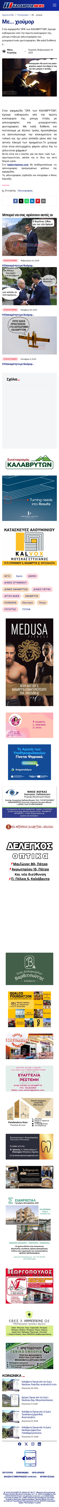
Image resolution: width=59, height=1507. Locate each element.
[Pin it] (38, 201)
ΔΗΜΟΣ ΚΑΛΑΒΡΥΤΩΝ (15, 589)
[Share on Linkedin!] (32, 201)
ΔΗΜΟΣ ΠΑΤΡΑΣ (42, 589)
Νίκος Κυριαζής (12, 51)
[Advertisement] (29, 916)
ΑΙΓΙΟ (7, 576)
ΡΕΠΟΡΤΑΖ (10, 609)
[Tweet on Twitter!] (21, 201)
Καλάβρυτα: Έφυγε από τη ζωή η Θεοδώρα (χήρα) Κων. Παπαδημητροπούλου (36, 1430)
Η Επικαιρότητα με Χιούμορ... (18, 265)
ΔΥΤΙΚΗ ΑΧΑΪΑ (11, 596)
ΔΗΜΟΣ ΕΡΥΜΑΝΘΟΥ (15, 582)
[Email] (43, 201)
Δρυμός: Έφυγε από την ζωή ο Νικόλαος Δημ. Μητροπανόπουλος (37, 1398)
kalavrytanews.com (17, 164)
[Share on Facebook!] (15, 201)
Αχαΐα (19, 576)
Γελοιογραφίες (23, 15)
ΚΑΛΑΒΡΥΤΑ (31, 596)
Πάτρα (42, 602)
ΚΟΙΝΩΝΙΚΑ (10, 602)
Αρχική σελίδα (8, 15)
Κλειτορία (27, 602)
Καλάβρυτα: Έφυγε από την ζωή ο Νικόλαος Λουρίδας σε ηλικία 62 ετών (39, 1383)
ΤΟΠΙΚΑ (26, 609)
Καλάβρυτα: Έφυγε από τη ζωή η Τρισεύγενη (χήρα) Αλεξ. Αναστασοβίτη (36, 1414)
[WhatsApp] (26, 201)
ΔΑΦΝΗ (32, 576)
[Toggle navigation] (54, 5)
